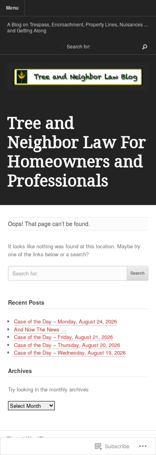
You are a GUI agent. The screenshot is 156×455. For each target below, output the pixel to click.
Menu (12, 7)
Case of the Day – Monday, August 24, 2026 (65, 321)
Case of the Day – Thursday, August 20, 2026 (67, 345)
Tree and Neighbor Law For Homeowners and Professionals (76, 152)
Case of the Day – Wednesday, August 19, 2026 (70, 352)
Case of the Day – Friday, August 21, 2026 (63, 337)
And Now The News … (40, 329)
